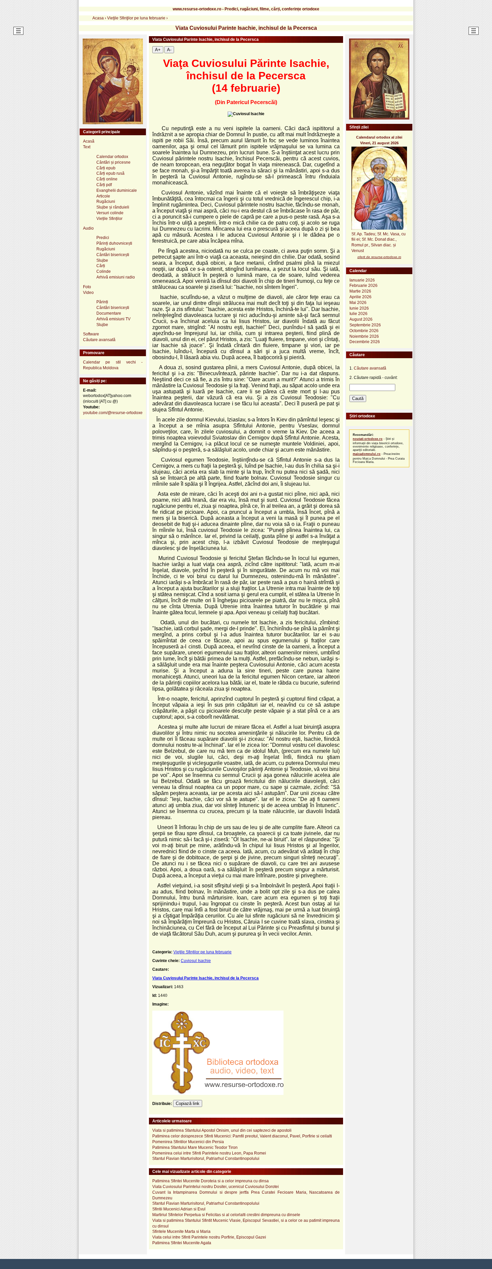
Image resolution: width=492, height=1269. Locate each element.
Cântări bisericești (112, 254)
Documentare (108, 313)
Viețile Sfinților (109, 218)
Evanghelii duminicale (116, 190)
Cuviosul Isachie (196, 960)
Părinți (102, 302)
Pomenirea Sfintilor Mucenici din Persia (188, 1141)
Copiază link (187, 1103)
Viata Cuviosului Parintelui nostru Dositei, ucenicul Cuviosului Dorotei (215, 1186)
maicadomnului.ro (367, 454)
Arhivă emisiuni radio (115, 277)
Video (88, 292)
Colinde (103, 271)
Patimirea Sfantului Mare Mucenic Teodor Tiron (195, 1147)
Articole (103, 196)
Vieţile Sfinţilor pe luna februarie (202, 952)
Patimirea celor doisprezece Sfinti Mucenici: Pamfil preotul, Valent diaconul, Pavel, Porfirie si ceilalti (242, 1136)
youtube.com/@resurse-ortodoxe (113, 412)
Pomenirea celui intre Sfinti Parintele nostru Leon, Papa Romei (209, 1153)
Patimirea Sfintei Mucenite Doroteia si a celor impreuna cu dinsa (210, 1181)
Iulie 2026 (358, 313)
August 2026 (361, 319)
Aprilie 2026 (360, 297)
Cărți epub (105, 168)
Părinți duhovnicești (114, 243)
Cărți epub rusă (110, 173)
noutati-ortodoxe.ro (368, 439)
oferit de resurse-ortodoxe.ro (379, 257)
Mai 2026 (357, 302)
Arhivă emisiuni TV (113, 319)
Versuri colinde (110, 213)
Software (91, 334)
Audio (88, 228)
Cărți (100, 265)
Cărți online (106, 179)
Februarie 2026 (363, 285)
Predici (102, 237)
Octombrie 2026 (364, 330)
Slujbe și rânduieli (112, 207)
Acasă (88, 141)
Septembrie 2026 (365, 325)
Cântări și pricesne (113, 162)
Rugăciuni (105, 201)
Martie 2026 (360, 291)
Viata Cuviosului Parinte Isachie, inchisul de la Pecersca (205, 978)
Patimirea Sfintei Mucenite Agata (181, 1243)
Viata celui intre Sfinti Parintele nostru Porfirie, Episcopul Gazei (209, 1237)
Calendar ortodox (112, 156)
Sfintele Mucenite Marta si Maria (181, 1231)
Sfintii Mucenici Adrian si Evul (179, 1209)
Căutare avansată (99, 339)
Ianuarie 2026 (362, 280)
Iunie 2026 (359, 308)
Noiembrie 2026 (364, 336)
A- (169, 49)
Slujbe (102, 260)
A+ (158, 49)
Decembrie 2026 (364, 341)
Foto (87, 287)
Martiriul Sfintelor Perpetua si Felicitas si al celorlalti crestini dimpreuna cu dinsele (226, 1214)
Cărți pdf (104, 184)
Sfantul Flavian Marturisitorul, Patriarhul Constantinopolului (205, 1158)
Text (86, 147)
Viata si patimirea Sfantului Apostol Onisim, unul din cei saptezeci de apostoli (222, 1130)
